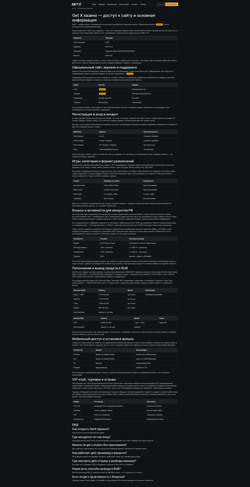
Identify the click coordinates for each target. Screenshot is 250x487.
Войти (160, 4)
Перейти (159, 24)
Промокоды (112, 4)
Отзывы (143, 4)
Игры (94, 4)
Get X (74, 8)
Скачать (134, 4)
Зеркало (102, 4)
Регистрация (124, 4)
